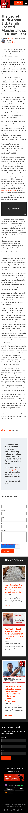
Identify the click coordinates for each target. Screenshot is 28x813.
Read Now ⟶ (8, 605)
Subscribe (18, 2)
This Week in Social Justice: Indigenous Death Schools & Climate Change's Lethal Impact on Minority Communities (13, 693)
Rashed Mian (10, 38)
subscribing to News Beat (13, 470)
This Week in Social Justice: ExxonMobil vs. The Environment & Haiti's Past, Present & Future (14, 633)
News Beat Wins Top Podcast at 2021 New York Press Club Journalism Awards (13, 589)
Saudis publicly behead (8, 190)
